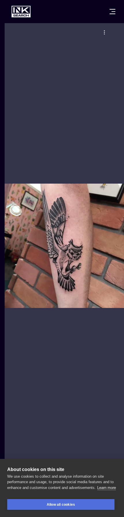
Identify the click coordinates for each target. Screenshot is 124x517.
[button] (104, 32)
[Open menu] (112, 12)
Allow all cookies (61, 505)
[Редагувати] (104, 32)
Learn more (106, 487)
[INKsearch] (21, 11)
